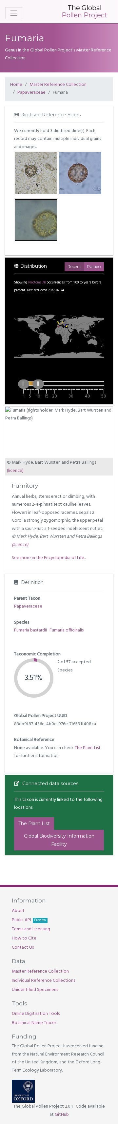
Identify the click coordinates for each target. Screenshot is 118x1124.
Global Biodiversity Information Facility (59, 840)
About (18, 911)
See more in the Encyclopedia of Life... (49, 558)
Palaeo (94, 266)
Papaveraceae (31, 92)
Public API (29, 920)
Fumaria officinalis (66, 630)
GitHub (62, 1114)
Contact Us (23, 947)
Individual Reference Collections (43, 980)
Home (16, 84)
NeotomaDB (37, 282)
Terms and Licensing (31, 929)
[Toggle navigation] (13, 13)
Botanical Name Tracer (34, 1023)
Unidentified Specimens (35, 990)
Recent (74, 266)
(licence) (15, 471)
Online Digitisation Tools (36, 1013)
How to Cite (24, 938)
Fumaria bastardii (30, 630)
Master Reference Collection (58, 84)
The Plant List (88, 748)
